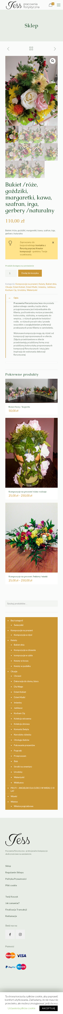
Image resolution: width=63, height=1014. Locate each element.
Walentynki (32, 290)
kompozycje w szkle (23, 655)
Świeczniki (18, 625)
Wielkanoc (19, 782)
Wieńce (14, 801)
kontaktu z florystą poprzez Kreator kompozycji (33, 248)
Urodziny (21, 290)
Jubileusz (51, 287)
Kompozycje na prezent (27, 284)
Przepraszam (20, 756)
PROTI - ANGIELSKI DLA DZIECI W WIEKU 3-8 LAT (32, 789)
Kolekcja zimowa (22, 724)
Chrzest (17, 676)
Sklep (8, 866)
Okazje (8, 287)
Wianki (14, 796)
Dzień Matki (31, 287)
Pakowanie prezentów (24, 745)
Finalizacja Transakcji (16, 909)
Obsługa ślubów (21, 740)
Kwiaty (42, 284)
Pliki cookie (11, 885)
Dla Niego (18, 686)
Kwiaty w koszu (21, 660)
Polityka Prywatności (15, 879)
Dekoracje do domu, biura (26, 681)
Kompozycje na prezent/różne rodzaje (28, 491)
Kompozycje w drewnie (25, 650)
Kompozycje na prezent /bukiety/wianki (28, 576)
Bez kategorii (17, 620)
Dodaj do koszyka (30, 273)
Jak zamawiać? (12, 903)
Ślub (16, 761)
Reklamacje (11, 916)
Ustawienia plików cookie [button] (21, 1008)
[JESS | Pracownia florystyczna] (22, 5)
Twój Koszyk (11, 896)
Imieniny (42, 287)
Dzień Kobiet (19, 287)
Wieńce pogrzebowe (23, 806)
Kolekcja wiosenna (22, 718)
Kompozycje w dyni (23, 635)
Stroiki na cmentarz (23, 766)
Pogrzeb (18, 750)
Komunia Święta (21, 729)
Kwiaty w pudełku (22, 666)
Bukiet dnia (51, 284)
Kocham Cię (10, 290)
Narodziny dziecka (22, 734)
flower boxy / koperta (19, 406)
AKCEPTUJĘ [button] (48, 1008)
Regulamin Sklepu (14, 872)
